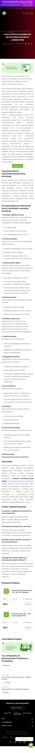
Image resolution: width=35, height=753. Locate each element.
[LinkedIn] (15, 742)
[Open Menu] (32, 13)
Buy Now (28, 604)
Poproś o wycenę (16, 707)
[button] (23, 13)
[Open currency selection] (10, 8)
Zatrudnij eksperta (19, 8)
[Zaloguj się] (26, 13)
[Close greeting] (31, 739)
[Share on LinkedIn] (28, 43)
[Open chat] (30, 745)
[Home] (2, 31)
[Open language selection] (13, 8)
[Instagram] (10, 742)
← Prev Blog (6, 682)
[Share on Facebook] (31, 44)
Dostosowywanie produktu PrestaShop (15, 457)
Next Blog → (6, 692)
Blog (5, 31)
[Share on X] (25, 44)
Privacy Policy (10, 731)
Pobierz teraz (17, 166)
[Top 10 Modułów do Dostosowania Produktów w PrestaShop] (17, 647)
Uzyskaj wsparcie (29, 8)
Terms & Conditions (21, 731)
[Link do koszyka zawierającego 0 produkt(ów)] (29, 13)
